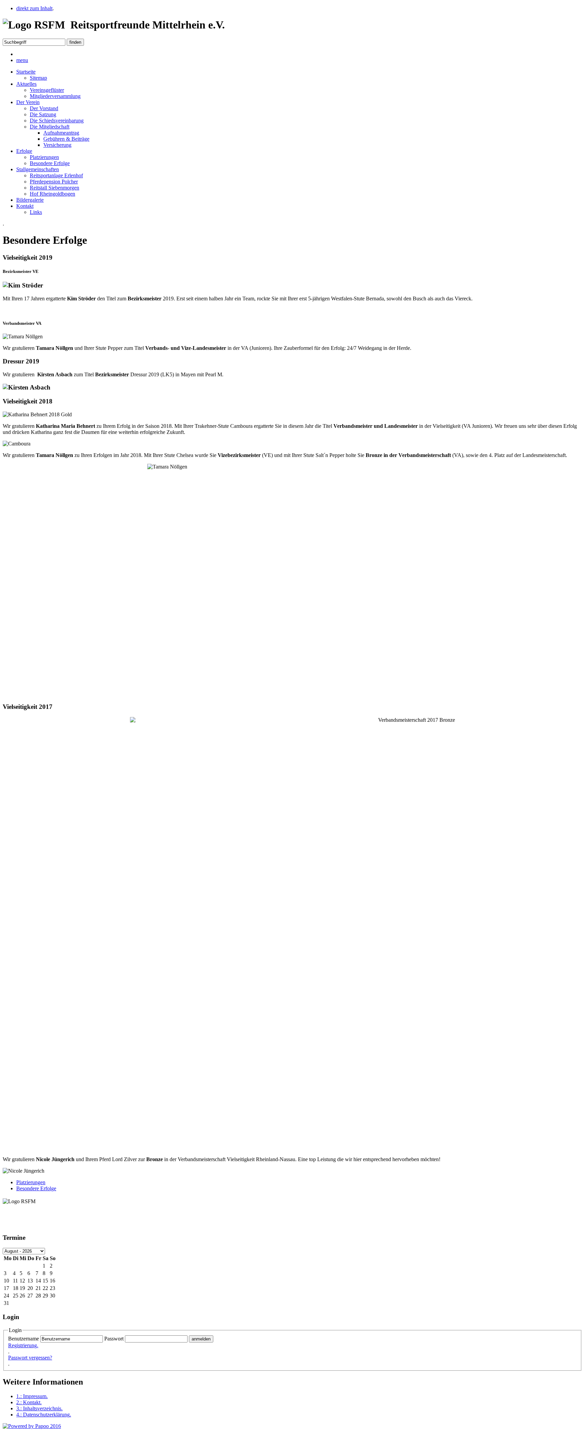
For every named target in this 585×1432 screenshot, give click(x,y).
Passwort (114, 1338)
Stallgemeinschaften (37, 169)
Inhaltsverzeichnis (39, 1408)
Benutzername (23, 1338)
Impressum (32, 1396)
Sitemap (38, 78)
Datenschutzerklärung (43, 1414)
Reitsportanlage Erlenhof (56, 175)
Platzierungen (44, 157)
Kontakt (25, 206)
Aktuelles (26, 84)
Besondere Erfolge (50, 163)
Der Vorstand (44, 108)
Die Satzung (43, 114)
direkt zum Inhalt (34, 8)
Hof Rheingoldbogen (52, 194)
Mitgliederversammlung (55, 96)
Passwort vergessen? (30, 1357)
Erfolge (24, 151)
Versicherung (57, 145)
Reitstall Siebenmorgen (54, 188)
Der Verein (28, 102)
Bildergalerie (30, 200)
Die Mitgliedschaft (49, 127)
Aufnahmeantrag (61, 133)
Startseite (26, 72)
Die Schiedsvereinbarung (57, 120)
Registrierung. (23, 1345)
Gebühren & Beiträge (66, 139)
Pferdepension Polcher (54, 181)
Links (36, 212)
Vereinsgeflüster (47, 90)
